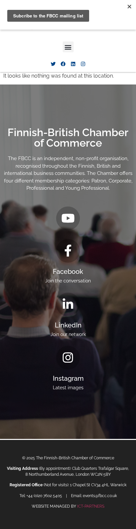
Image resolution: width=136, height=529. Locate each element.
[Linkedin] (73, 64)
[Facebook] (63, 64)
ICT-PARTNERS (90, 506)
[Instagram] (83, 64)
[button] (68, 46)
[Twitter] (53, 64)
